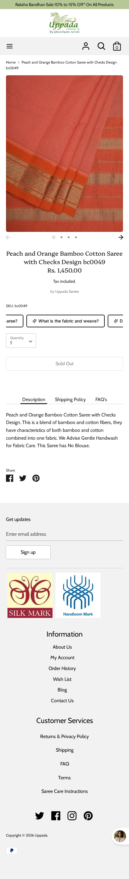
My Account (62, 657)
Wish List (62, 679)
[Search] (101, 44)
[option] (64, 153)
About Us (62, 647)
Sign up (28, 552)
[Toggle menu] (9, 46)
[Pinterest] (88, 814)
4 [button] (76, 237)
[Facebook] (55, 814)
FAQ (64, 764)
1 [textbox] (11, 343)
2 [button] (61, 237)
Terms (64, 778)
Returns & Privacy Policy (64, 736)
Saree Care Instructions (64, 791)
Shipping (65, 750)
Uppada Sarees (67, 291)
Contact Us (62, 700)
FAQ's (101, 399)
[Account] (86, 44)
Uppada (41, 835)
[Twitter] (39, 814)
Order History (62, 668)
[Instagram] (72, 814)
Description (33, 399)
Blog (62, 690)
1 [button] (53, 237)
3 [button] (69, 237)
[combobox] (21, 340)
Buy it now (64, 382)
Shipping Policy (70, 399)
